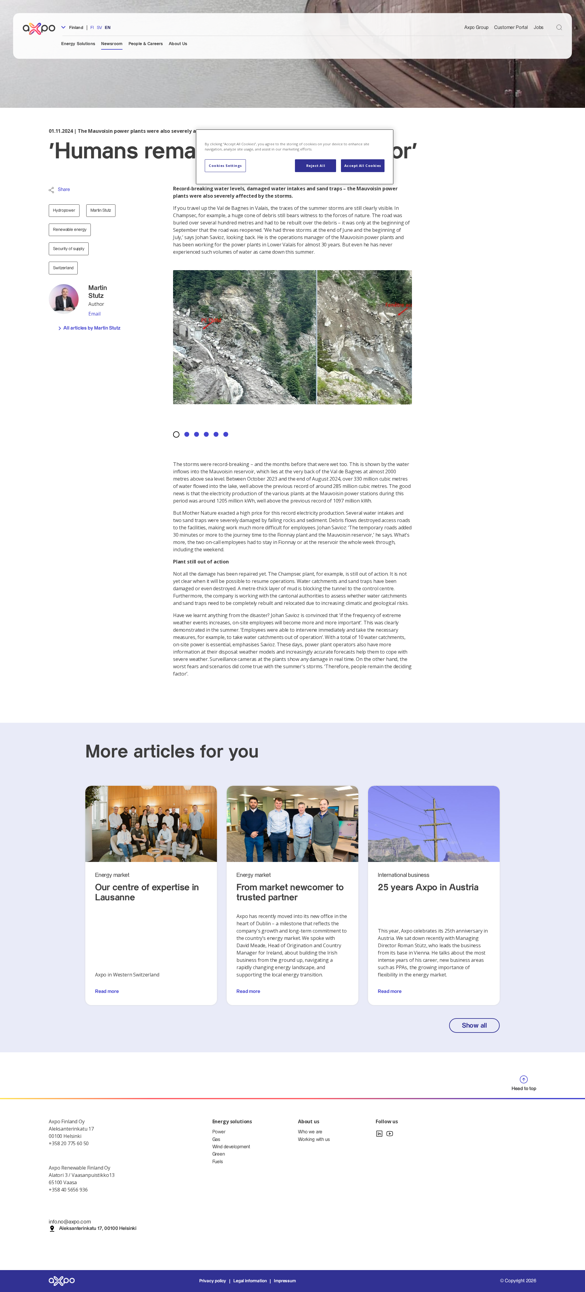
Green (218, 1154)
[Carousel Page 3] (196, 434)
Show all (474, 1025)
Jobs (539, 27)
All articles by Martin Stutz (91, 328)
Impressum (285, 1281)
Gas (216, 1139)
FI (92, 28)
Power (218, 1132)
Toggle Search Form (559, 27)
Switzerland (63, 268)
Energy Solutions (78, 44)
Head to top (524, 1088)
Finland (75, 28)
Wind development (231, 1147)
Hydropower (64, 210)
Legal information (250, 1281)
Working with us (314, 1139)
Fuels (217, 1162)
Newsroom (111, 44)
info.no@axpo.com (69, 1221)
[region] (295, 156)
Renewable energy (70, 230)
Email (94, 313)
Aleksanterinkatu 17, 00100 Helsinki (97, 1228)
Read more (107, 991)
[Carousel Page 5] (216, 434)
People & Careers (146, 44)
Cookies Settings (225, 165)
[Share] (51, 190)
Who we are (310, 1132)
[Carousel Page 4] (206, 434)
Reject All (315, 165)
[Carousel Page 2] (186, 434)
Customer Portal (511, 27)
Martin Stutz (100, 210)
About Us (178, 44)
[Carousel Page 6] (225, 434)
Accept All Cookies (362, 165)
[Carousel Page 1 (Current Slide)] (176, 434)
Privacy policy (212, 1281)
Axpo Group (476, 27)
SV (99, 28)
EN (108, 28)
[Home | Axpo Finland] (41, 28)
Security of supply (68, 249)
